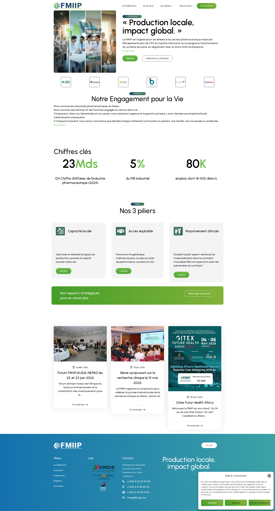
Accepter (212, 503)
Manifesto (138, 93)
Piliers (137, 204)
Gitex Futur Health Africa (194, 402)
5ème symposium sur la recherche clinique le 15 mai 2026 (137, 378)
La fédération (132, 16)
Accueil (209, 445)
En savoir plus (60, 125)
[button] (269, 475)
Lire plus (63, 271)
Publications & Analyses (157, 58)
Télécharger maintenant (199, 293)
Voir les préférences (259, 503)
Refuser (235, 503)
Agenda (130, 58)
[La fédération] (85, 12)
